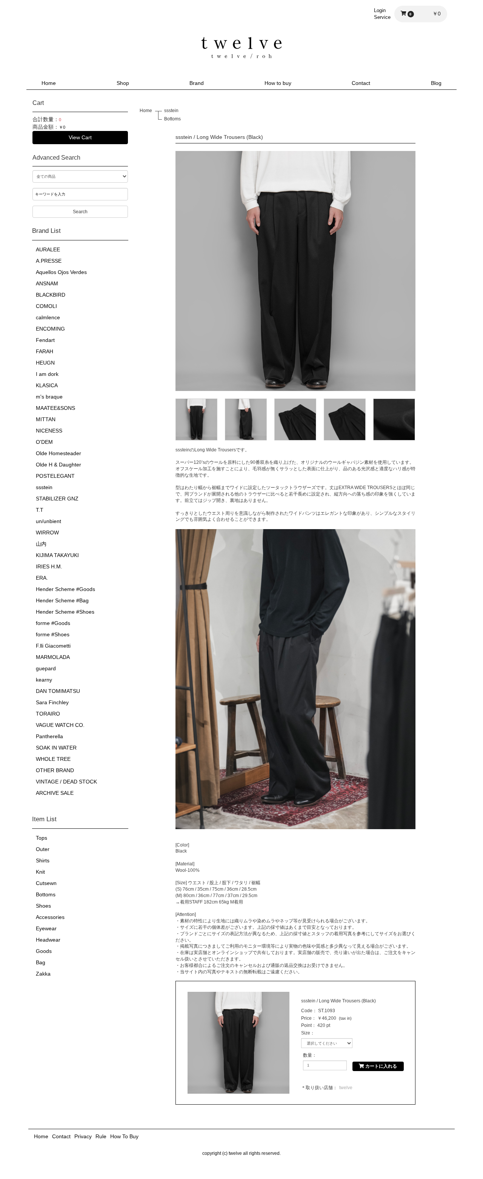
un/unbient (48, 521)
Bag (40, 962)
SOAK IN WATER (56, 748)
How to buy (278, 83)
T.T (39, 510)
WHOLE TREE (53, 759)
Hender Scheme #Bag (62, 600)
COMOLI (46, 306)
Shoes (43, 906)
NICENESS (49, 431)
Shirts (42, 860)
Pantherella (49, 736)
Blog (436, 83)
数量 (307, 1055)
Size (305, 1033)
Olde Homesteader (58, 453)
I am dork (47, 374)
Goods (44, 951)
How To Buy (124, 1136)
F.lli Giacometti (53, 646)
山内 (41, 544)
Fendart (45, 340)
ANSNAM (47, 283)
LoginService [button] (382, 14)
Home (49, 83)
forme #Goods (53, 623)
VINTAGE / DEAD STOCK (66, 782)
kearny (44, 680)
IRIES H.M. (49, 566)
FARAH (44, 351)
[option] (295, 271)
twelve (345, 1087)
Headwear (48, 940)
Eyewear (46, 928)
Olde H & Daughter (58, 465)
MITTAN (45, 419)
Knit (40, 872)
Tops (41, 838)
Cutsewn (46, 883)
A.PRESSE (49, 261)
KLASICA (47, 385)
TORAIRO (48, 714)
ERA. (42, 578)
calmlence (48, 317)
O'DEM (44, 442)
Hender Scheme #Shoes (65, 612)
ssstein (44, 487)
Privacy (83, 1136)
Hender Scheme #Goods (65, 589)
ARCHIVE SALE (55, 793)
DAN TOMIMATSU (58, 691)
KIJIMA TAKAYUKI (57, 555)
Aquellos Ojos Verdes (61, 272)
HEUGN (45, 363)
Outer (42, 849)
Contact (361, 83)
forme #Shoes (52, 634)
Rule (100, 1136)
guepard (46, 668)
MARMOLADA (53, 657)
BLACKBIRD (50, 295)
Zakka (43, 974)
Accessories (50, 917)
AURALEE (48, 249)
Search (80, 211)
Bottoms (45, 894)
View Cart (80, 137)
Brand (196, 83)
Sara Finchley (52, 702)
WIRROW (47, 532)
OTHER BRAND (55, 770)
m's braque (49, 397)
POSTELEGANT (55, 476)
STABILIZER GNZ (57, 499)
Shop (123, 83)
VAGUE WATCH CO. (60, 725)
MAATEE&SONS (55, 408)
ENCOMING (50, 329)
